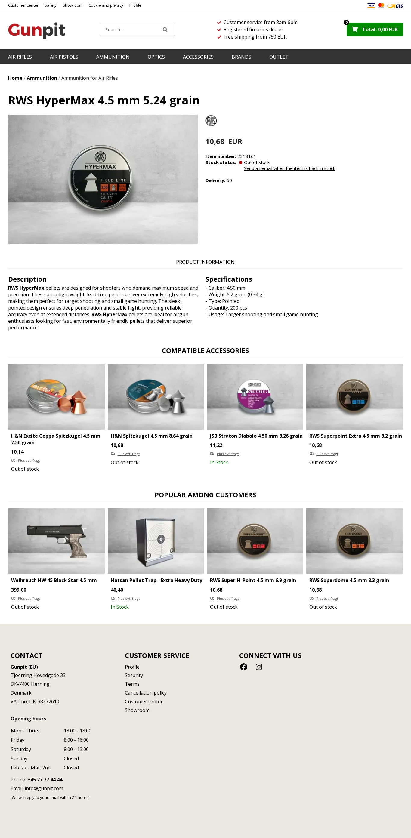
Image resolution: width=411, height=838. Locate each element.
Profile (135, 5)
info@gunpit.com (44, 788)
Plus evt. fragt (29, 460)
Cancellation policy (146, 692)
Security (134, 675)
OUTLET (279, 57)
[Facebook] (244, 667)
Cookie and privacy (105, 5)
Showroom (72, 5)
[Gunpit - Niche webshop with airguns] (37, 30)
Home (15, 78)
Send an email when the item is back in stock (289, 168)
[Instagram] (259, 667)
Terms (132, 684)
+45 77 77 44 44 (44, 779)
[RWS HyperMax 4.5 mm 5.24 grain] (102, 179)
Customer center (23, 5)
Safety (51, 5)
